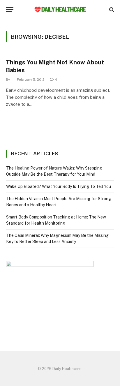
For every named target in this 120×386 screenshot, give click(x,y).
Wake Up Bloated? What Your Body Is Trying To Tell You (58, 186)
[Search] (111, 9)
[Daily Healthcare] (60, 9)
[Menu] (9, 9)
